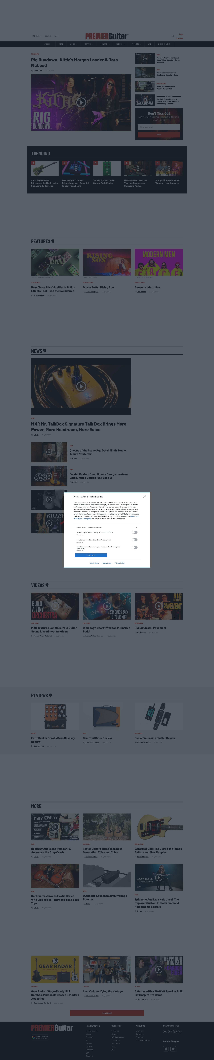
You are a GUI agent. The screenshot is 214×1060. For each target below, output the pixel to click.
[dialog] (107, 530)
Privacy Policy (119, 563)
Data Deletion (94, 563)
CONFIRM (91, 555)
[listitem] (107, 527)
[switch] (135, 532)
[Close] (145, 497)
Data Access (107, 563)
